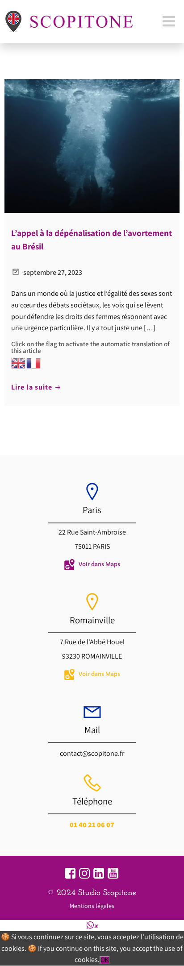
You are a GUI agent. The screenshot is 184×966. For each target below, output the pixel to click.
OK (104, 960)
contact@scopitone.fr (92, 753)
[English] (18, 362)
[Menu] (168, 21)
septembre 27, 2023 (52, 272)
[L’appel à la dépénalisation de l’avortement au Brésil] (92, 144)
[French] (34, 362)
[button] (92, 925)
